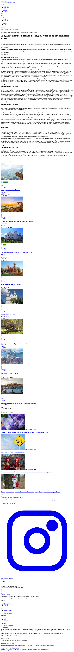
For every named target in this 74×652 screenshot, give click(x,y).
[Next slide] (4, 164)
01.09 (2, 287)
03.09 (2, 225)
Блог (4, 8)
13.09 (4, 225)
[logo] (10, 2)
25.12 (7, 346)
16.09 (4, 316)
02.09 (4, 287)
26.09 (4, 257)
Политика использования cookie (40, 649)
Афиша (5, 11)
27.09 (2, 407)
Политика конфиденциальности (8, 649)
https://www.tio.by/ (51, 633)
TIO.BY (3, 648)
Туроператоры (7, 604)
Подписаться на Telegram (9, 503)
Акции (5, 10)
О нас (4, 618)
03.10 (7, 316)
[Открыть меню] (3, 2)
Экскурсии (6, 6)
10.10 (7, 257)
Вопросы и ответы (8, 625)
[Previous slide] (2, 164)
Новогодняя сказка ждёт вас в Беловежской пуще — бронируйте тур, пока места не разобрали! (30, 492)
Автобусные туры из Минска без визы (12, 452)
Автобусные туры (7, 610)
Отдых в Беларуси (8, 613)
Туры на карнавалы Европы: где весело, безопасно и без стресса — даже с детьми (26, 472)
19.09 (2, 346)
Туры (4, 4)
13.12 (2, 376)
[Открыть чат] (1, 590)
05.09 (2, 192)
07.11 (4, 346)
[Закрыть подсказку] (1, 580)
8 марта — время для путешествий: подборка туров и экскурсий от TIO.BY (24, 432)
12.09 (4, 192)
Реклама (5, 627)
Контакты (5, 620)
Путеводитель (6, 603)
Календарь (6, 7)
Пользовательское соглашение (24, 649)
